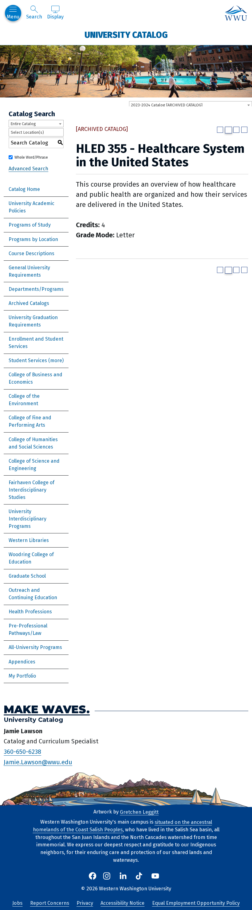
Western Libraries (29, 540)
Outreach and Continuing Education (33, 593)
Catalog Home (24, 189)
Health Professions (30, 612)
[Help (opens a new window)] (244, 130)
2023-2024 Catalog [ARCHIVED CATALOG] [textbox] (167, 105)
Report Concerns (49, 903)
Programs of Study (30, 225)
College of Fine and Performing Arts (30, 421)
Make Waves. (47, 709)
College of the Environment (24, 399)
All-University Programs (35, 647)
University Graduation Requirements (33, 321)
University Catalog (126, 35)
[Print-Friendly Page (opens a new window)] (236, 130)
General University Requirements (29, 271)
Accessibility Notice (122, 903)
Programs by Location (33, 239)
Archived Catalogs (29, 303)
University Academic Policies (31, 207)
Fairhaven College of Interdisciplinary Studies (31, 490)
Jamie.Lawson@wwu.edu (38, 762)
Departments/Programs (36, 289)
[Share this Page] (228, 130)
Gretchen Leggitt (139, 812)
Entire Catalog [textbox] (23, 123)
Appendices (22, 662)
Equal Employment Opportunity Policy (196, 903)
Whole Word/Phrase (31, 157)
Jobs (17, 903)
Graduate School (27, 576)
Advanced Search (28, 168)
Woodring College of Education (31, 558)
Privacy (85, 903)
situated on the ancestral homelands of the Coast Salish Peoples (122, 826)
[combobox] (190, 105)
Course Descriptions (31, 253)
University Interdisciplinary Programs (27, 518)
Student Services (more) (36, 360)
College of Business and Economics (35, 378)
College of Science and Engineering (34, 464)
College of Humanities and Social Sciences (33, 443)
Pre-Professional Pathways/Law (28, 629)
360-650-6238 (22, 751)
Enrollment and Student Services (36, 342)
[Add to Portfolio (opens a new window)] (220, 130)
